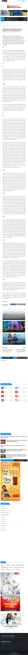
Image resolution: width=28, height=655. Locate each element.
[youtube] (22, 1)
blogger (15, 357)
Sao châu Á (4, 521)
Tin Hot (12, 569)
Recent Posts (21, 460)
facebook (25, 357)
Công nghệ (4, 508)
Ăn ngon (2, 565)
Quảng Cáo (7, 460)
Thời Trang (4, 525)
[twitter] (20, 1)
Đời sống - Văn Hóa (5, 512)
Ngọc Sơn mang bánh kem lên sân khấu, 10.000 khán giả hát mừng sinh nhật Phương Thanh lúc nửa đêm (13, 329)
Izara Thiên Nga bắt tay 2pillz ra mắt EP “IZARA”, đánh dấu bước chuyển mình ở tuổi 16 (13, 342)
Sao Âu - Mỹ (4, 519)
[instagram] (23, 1)
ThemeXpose (16, 653)
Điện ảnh (7, 25)
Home (4, 25)
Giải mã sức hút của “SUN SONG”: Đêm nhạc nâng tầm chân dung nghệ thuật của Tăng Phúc (13, 317)
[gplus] (25, 1)
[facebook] (18, 1)
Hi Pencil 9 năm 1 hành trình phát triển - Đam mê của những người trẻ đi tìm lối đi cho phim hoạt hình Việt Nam (16, 456)
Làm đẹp (10, 567)
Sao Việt (10, 25)
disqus (19, 357)
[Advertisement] (14, 418)
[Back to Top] (14, 652)
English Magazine (5, 514)
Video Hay (3, 530)
